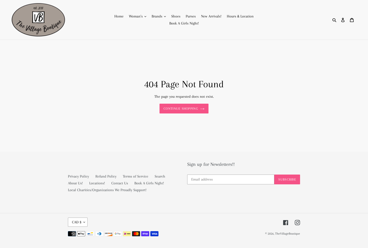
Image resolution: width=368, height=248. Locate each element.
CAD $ (76, 222)
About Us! (75, 183)
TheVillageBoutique (287, 233)
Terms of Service (135, 176)
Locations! (97, 183)
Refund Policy (105, 176)
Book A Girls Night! (149, 183)
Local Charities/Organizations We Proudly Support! (107, 190)
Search (160, 176)
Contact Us (119, 183)
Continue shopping (181, 108)
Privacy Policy (78, 176)
